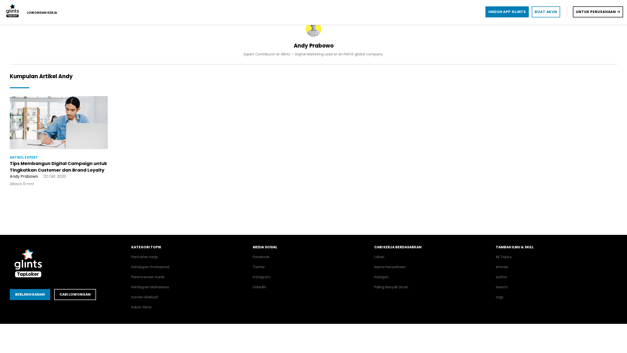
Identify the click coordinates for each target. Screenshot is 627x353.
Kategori (381, 277)
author (501, 277)
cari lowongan (75, 294)
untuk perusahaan (596, 11)
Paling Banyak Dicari (391, 287)
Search (502, 287)
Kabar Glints (141, 307)
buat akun (546, 11)
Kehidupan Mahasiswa (150, 287)
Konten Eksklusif (144, 297)
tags (499, 297)
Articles (502, 267)
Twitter (259, 267)
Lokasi (379, 256)
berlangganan (30, 294)
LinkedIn (259, 287)
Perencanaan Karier (148, 277)
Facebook (261, 256)
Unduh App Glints (507, 11)
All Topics (504, 256)
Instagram (261, 277)
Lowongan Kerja (42, 13)
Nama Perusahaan (390, 267)
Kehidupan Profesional (150, 267)
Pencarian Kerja (144, 256)
